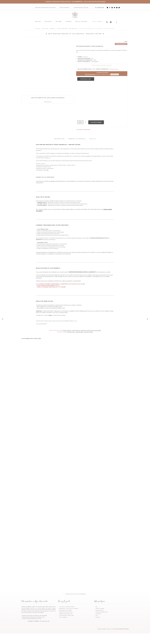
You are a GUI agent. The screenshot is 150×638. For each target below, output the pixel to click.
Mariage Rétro (79, 332)
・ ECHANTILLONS (98, 610)
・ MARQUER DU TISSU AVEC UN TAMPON (68, 608)
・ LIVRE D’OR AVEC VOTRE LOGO (66, 615)
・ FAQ (96, 606)
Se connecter (99, 7)
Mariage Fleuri (71, 332)
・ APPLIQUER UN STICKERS (65, 610)
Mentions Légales (102, 628)
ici (47, 170)
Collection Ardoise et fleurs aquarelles (90, 330)
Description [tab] (59, 138)
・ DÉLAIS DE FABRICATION (100, 612)
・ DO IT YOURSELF (62, 617)
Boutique (45, 28)
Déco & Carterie (81, 21)
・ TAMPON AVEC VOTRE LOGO (65, 613)
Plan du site (110, 628)
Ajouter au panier (96, 122)
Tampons (68, 21)
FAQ (50, 315)
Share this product (84, 129)
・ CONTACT (97, 617)
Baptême (59, 21)
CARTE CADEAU (97, 21)
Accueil (37, 28)
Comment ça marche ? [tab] (77, 138)
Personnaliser (85, 79)
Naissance (48, 21)
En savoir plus (47, 101)
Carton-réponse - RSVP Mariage (67, 28)
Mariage (38, 21)
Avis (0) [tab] (93, 138)
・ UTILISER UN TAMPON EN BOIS (66, 606)
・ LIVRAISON (97, 613)
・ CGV (96, 615)
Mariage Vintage (88, 332)
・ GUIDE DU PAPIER (99, 608)
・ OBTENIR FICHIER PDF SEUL (65, 612)
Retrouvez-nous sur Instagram (75, 594)
